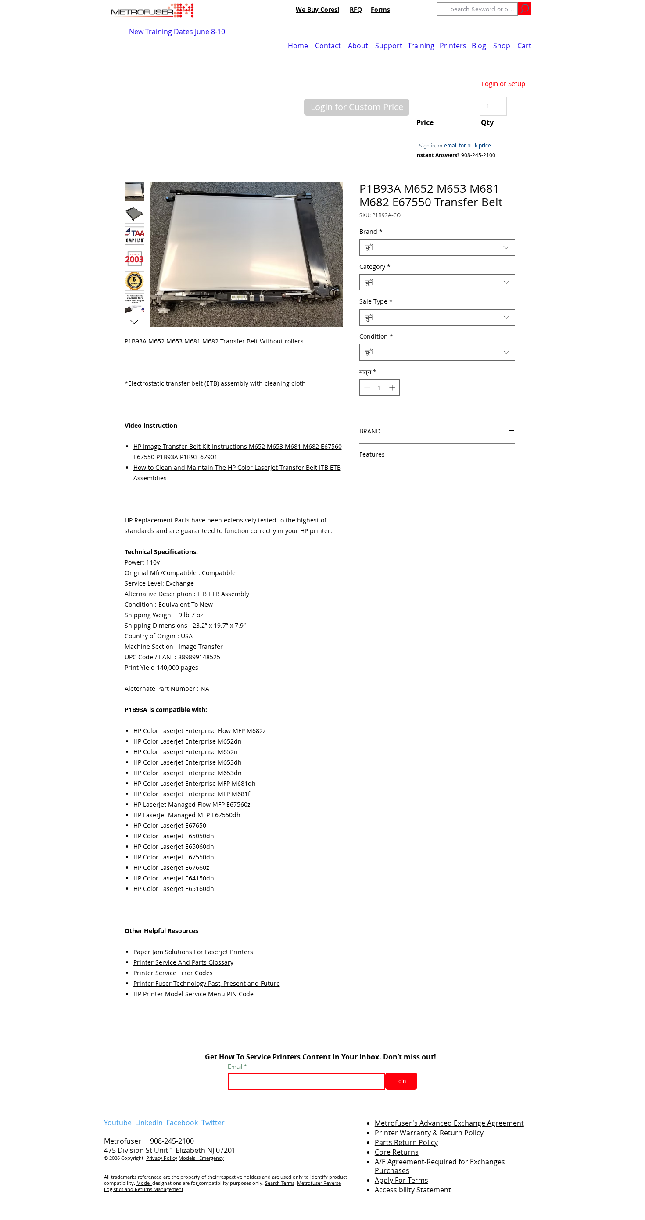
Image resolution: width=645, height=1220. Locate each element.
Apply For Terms (401, 1180)
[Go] (524, 8)
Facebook (182, 1122)
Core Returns (397, 1152)
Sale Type (376, 301)
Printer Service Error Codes (173, 973)
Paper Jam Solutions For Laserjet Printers (193, 952)
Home (298, 45)
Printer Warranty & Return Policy (429, 1133)
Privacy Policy (161, 1158)
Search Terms (279, 1183)
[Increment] (392, 387)
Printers (453, 45)
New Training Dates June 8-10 (177, 31)
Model (144, 1183)
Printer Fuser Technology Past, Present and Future (206, 983)
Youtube (118, 1122)
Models (189, 1158)
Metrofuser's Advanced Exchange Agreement (449, 1123)
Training (421, 45)
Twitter (213, 1122)
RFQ (356, 9)
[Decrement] (366, 387)
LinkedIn (149, 1122)
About (358, 45)
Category (375, 267)
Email (236, 1066)
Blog (479, 45)
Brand (371, 232)
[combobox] (437, 247)
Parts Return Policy (406, 1142)
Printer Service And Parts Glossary (183, 962)
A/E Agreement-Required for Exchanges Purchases (440, 1166)
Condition (376, 336)
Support (388, 45)
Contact (328, 45)
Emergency (211, 1158)
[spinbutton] (379, 387)
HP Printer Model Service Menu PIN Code (193, 994)
